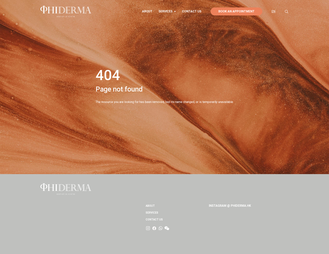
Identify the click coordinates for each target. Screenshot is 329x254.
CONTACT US (191, 11)
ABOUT (147, 11)
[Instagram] (148, 228)
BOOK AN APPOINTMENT (236, 11)
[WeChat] (166, 228)
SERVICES (165, 11)
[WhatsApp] (160, 228)
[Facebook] (154, 228)
